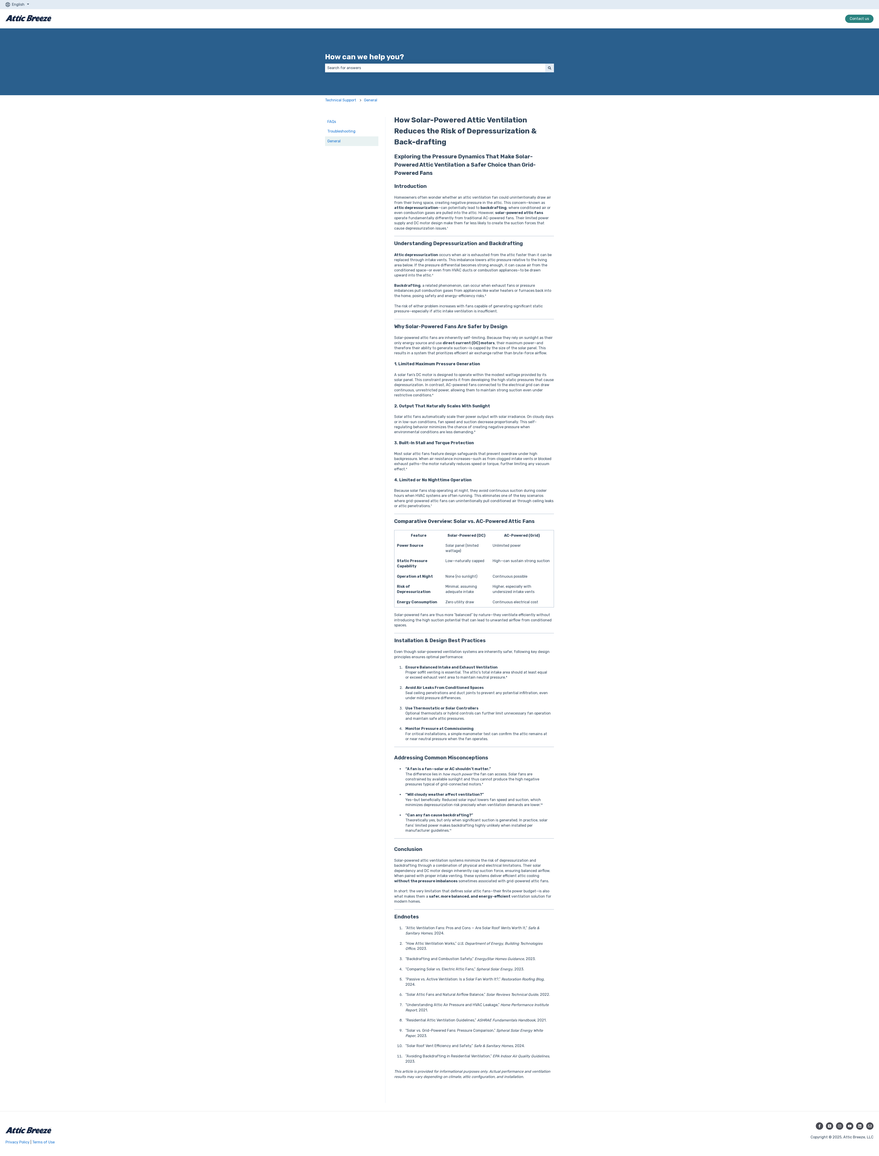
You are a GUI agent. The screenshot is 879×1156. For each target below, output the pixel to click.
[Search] (549, 68)
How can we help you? (364, 56)
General (370, 100)
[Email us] (870, 1126)
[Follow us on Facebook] (819, 1126)
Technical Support (340, 100)
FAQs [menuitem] (331, 121)
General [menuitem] (334, 141)
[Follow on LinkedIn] (859, 1126)
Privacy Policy (17, 1142)
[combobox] (435, 68)
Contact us (859, 18)
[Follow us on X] (829, 1126)
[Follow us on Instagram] (839, 1126)
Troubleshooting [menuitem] (341, 131)
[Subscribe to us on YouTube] (849, 1126)
